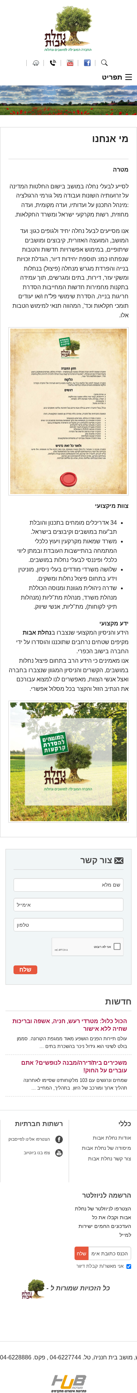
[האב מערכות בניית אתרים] (68, 1383)
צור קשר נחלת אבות (109, 1159)
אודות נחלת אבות (112, 1138)
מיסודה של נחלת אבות (106, 1148)
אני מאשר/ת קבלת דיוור (101, 1266)
